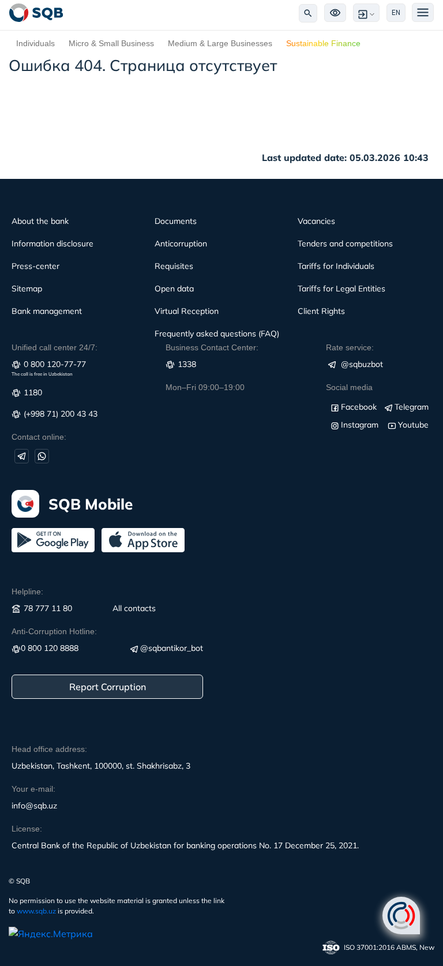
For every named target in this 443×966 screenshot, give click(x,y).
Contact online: (39, 436)
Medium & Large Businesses (220, 43)
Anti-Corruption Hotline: (54, 631)
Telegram (412, 407)
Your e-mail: (33, 788)
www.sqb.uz (36, 911)
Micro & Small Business (111, 43)
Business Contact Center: (212, 347)
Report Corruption (107, 686)
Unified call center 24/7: (54, 347)
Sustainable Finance (323, 43)
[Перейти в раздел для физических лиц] (36, 13)
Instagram (359, 425)
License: (27, 828)
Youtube (413, 425)
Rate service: (350, 347)
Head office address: (49, 749)
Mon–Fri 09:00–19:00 (205, 387)
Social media (349, 387)
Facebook (359, 407)
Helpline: (27, 591)
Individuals (35, 43)
